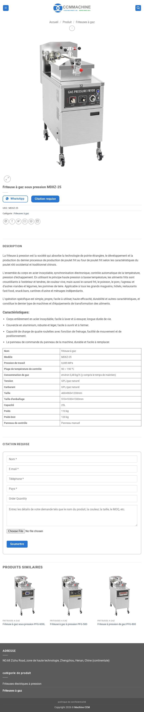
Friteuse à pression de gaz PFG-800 (116, 624)
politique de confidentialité (72, 702)
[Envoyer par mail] (25, 221)
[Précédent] (4, 637)
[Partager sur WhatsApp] (6, 221)
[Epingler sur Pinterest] (31, 221)
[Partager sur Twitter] (18, 221)
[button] (6, 8)
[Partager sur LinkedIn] (37, 221)
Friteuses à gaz (85, 22)
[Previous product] (72, 28)
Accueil (53, 22)
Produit (67, 22)
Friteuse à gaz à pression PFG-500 (68, 624)
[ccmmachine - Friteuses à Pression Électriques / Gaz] (72, 8)
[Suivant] (15, 177)
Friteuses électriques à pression (22, 683)
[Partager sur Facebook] (12, 221)
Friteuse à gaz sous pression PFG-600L (24, 624)
